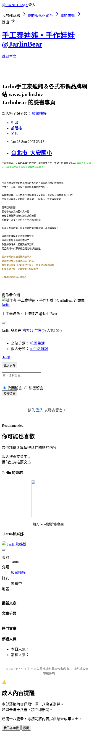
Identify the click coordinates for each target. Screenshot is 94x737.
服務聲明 (49, 673)
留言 (38, 330)
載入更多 (10, 365)
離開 (26, 728)
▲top (6, 357)
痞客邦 (27, 330)
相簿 (14, 123)
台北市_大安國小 (31, 153)
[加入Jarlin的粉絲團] (47, 516)
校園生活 (37, 343)
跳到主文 (9, 56)
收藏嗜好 (39, 113)
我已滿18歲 (11, 728)
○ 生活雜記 (39, 349)
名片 (14, 134)
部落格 (16, 128)
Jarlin (6, 305)
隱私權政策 (80, 669)
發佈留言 (10, 393)
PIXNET (21, 669)
